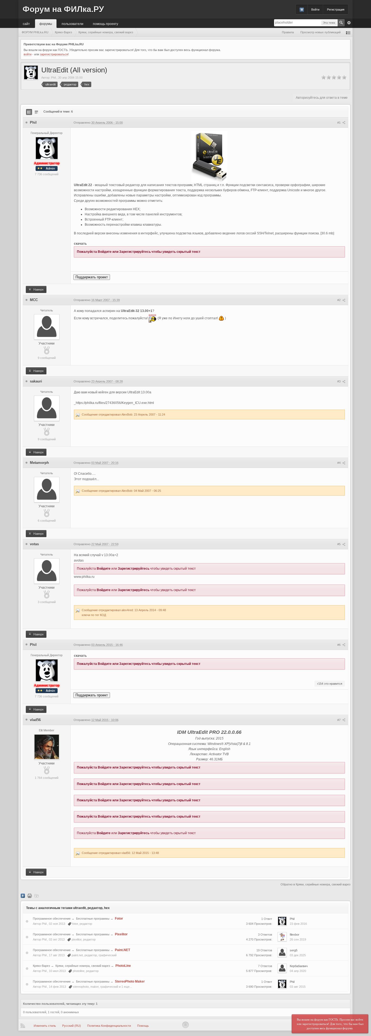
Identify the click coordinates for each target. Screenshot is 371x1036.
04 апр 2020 (298, 971)
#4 (339, 462)
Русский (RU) (71, 1025)
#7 (339, 720)
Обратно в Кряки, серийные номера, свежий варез (315, 884)
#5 (339, 544)
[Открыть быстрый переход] (348, 32)
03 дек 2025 (298, 955)
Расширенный (349, 22)
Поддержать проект (92, 277)
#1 (339, 122)
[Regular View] (29, 112)
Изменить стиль (45, 1025)
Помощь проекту (105, 23)
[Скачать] (36, 895)
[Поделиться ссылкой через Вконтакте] (23, 895)
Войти (315, 9)
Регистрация (335, 9)
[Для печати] (29, 895)
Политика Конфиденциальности (109, 1025)
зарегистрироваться (54, 54)
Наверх (38, 289)
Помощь (143, 1025)
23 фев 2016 (298, 923)
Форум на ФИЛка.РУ (63, 9)
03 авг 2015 (298, 986)
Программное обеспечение (52, 918)
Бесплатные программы (92, 918)
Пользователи (72, 23)
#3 (339, 381)
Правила (288, 32)
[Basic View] (36, 112)
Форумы (45, 23)
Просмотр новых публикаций (320, 32)
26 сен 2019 (298, 939)
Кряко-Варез (41, 965)
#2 (339, 300)
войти (28, 54)
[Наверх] (185, 1025)
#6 (339, 644)
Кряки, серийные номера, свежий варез (82, 965)
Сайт (26, 23)
